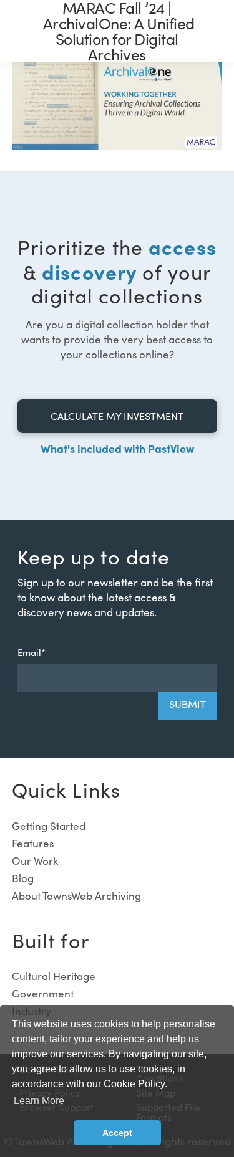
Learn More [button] (39, 1100)
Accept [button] (117, 1133)
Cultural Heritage (53, 976)
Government (43, 993)
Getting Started (48, 826)
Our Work (35, 861)
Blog (23, 878)
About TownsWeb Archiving (76, 895)
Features (33, 843)
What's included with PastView (117, 448)
